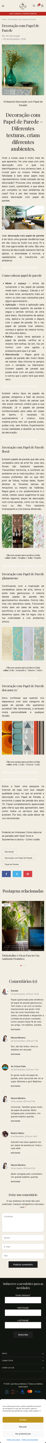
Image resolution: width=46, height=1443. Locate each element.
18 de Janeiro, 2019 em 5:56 (23, 1101)
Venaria (37, 557)
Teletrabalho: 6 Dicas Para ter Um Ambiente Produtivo (20, 957)
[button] (20, 965)
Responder (15, 1029)
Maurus (32, 670)
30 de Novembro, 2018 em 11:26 (24, 1069)
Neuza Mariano (18, 1037)
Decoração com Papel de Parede (18, 858)
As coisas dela (18, 1066)
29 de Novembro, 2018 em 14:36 (25, 994)
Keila (14, 557)
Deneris (29, 764)
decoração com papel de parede (26, 235)
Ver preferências (23, 1434)
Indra (40, 670)
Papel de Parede (12, 864)
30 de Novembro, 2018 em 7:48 (24, 1041)
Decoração (14, 36)
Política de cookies (13, 1440)
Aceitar (23, 1420)
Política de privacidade (30, 1440)
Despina (22, 557)
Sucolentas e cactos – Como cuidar (21, 839)
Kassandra (21, 670)
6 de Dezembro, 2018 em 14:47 (24, 1136)
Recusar (23, 1427)
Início (4, 19)
